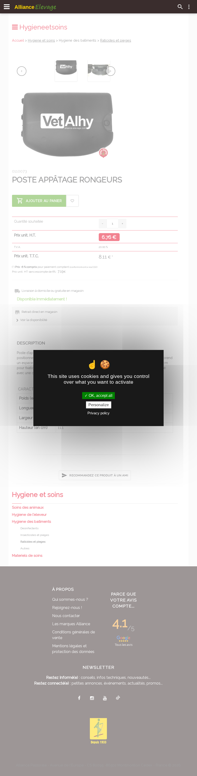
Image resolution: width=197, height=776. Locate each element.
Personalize (98, 405)
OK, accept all (100, 396)
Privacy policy (98, 413)
